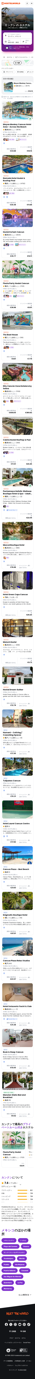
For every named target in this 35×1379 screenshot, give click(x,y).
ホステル (6, 122)
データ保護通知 (8, 1361)
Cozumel (24, 1270)
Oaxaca (26, 1246)
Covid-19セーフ (13, 510)
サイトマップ (13, 1370)
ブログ (11, 1338)
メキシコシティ (9, 1240)
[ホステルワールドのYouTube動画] (19, 1324)
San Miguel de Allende (12, 1277)
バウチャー (10, 1365)
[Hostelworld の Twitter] (10, 1324)
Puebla (6, 1264)
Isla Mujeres (19, 1264)
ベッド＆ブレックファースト (13, 1342)
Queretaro (8, 1283)
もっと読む (10, 98)
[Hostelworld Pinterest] (24, 1324)
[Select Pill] (27, 3)
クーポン (28, 1361)
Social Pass (26, 1342)
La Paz (20, 1283)
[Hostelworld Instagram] (15, 1324)
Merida (22, 1258)
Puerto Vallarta (9, 1270)
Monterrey (8, 1289)
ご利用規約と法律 (19, 1361)
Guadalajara (8, 1258)
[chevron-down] (20, 1184)
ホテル (5, 730)
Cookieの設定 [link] (22, 1370)
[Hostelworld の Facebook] (6, 1324)
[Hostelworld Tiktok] (28, 1324)
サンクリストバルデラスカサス (14, 1252)
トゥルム (23, 1240)
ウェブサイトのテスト (21, 1365)
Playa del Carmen (10, 1246)
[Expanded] (4, 57)
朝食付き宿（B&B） (9, 1092)
